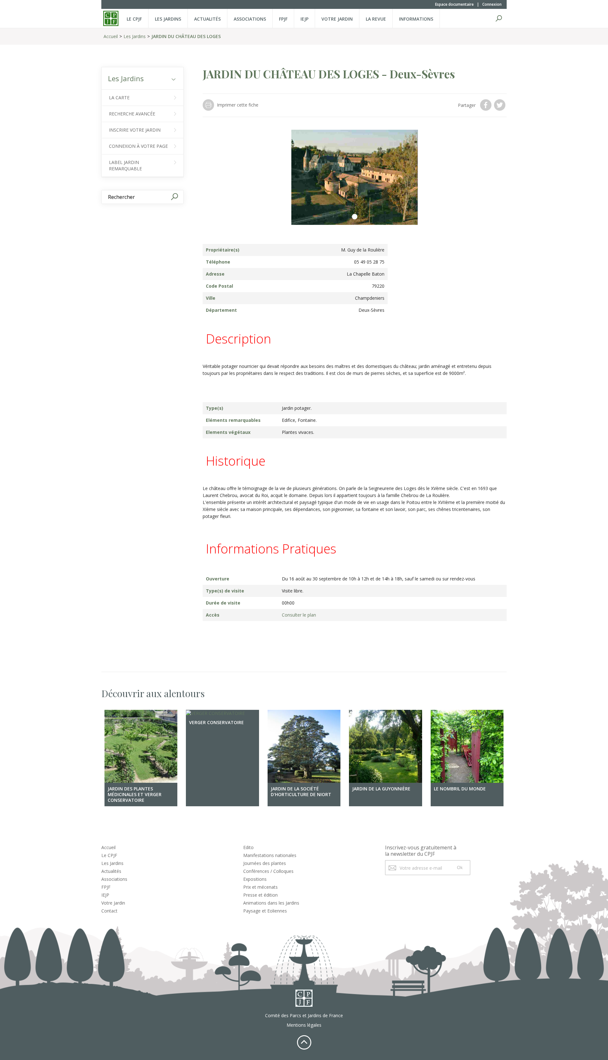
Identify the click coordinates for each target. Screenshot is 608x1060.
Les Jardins (168, 19)
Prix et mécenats (260, 887)
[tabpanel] (355, 177)
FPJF (283, 19)
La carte (119, 98)
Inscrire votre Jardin (135, 130)
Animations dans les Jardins (271, 903)
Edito (248, 847)
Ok (460, 867)
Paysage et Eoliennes (265, 911)
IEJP (304, 19)
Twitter (500, 105)
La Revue (376, 19)
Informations (416, 19)
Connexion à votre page (138, 146)
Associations (250, 19)
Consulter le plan (299, 615)
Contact (109, 911)
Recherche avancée (132, 114)
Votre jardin (337, 19)
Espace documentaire (454, 4)
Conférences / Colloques (268, 871)
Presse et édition (260, 895)
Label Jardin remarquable (125, 165)
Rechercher (499, 18)
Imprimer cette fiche (237, 105)
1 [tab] (355, 217)
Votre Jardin (113, 903)
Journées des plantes (264, 863)
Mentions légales (304, 1025)
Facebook (486, 105)
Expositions (255, 879)
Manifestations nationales (269, 855)
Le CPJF (134, 19)
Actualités (207, 19)
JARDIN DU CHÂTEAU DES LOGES (186, 36)
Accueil (111, 36)
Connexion (492, 4)
